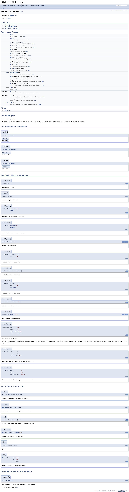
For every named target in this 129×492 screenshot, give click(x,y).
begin (11, 91)
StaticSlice (8, 28)
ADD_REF (12, 25)
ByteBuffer (7, 110)
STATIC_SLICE (15, 28)
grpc (2, 8)
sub (10, 99)
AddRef (7, 25)
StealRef (7, 26)
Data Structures (34, 5)
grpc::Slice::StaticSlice (10, 149)
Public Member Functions (120, 10)
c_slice (11, 102)
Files (42, 5)
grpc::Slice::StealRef (10, 163)
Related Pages (11, 5)
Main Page (4, 5)
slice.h (9, 18)
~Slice (11, 38)
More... (16, 15)
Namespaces (25, 5)
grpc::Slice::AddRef (9, 135)
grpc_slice (12, 15)
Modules (19, 5)
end (10, 95)
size (11, 87)
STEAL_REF (13, 26)
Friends (127, 10)
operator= (12, 72)
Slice (5, 8)
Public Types (113, 10)
